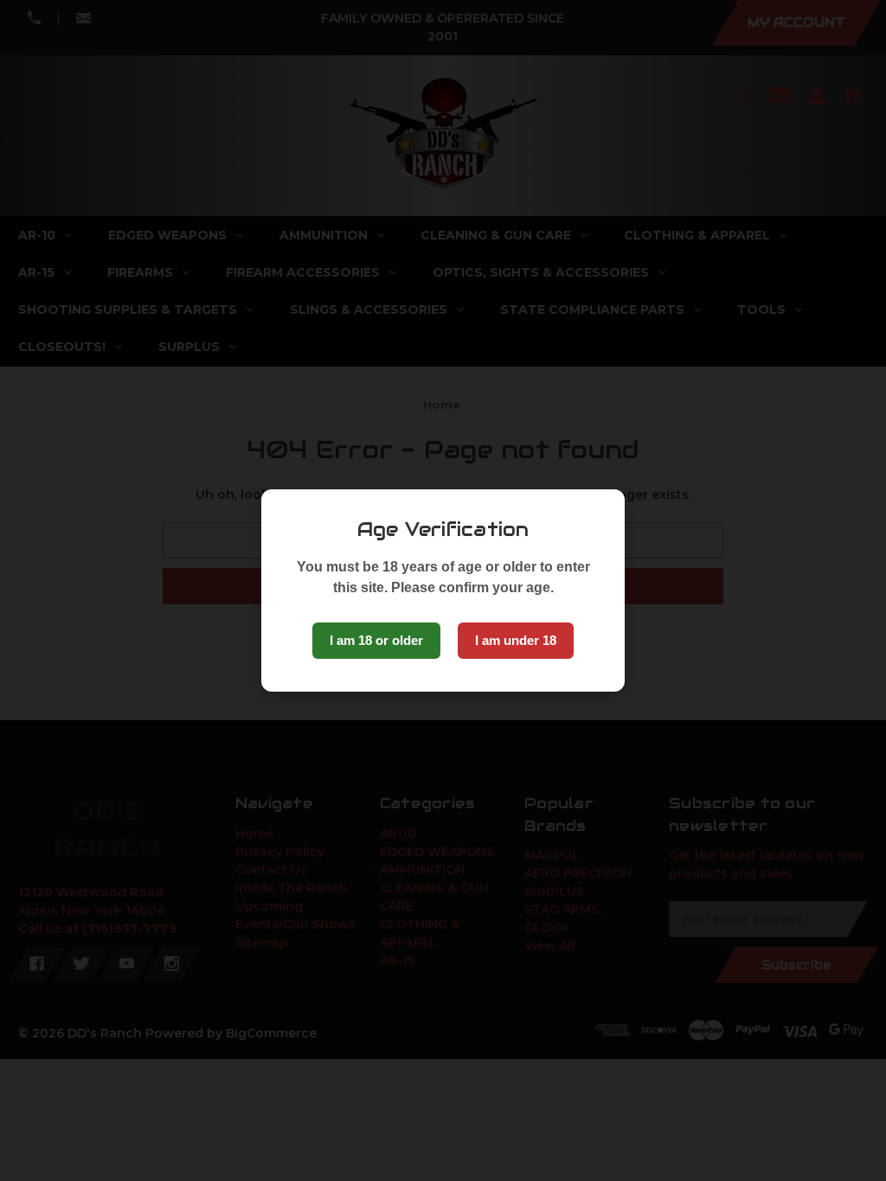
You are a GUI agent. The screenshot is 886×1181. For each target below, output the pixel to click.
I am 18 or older (376, 640)
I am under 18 (515, 640)
